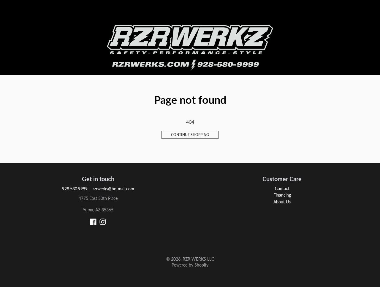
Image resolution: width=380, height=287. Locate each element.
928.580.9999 (75, 188)
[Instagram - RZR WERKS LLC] (102, 221)
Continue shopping (190, 135)
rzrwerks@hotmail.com (113, 188)
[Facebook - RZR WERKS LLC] (93, 221)
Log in (313, 13)
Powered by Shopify (190, 264)
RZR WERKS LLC (198, 259)
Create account (334, 13)
